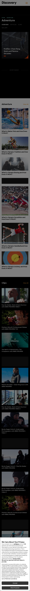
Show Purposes (15, 587)
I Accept (15, 583)
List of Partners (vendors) (9, 578)
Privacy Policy (16, 558)
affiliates (16, 544)
